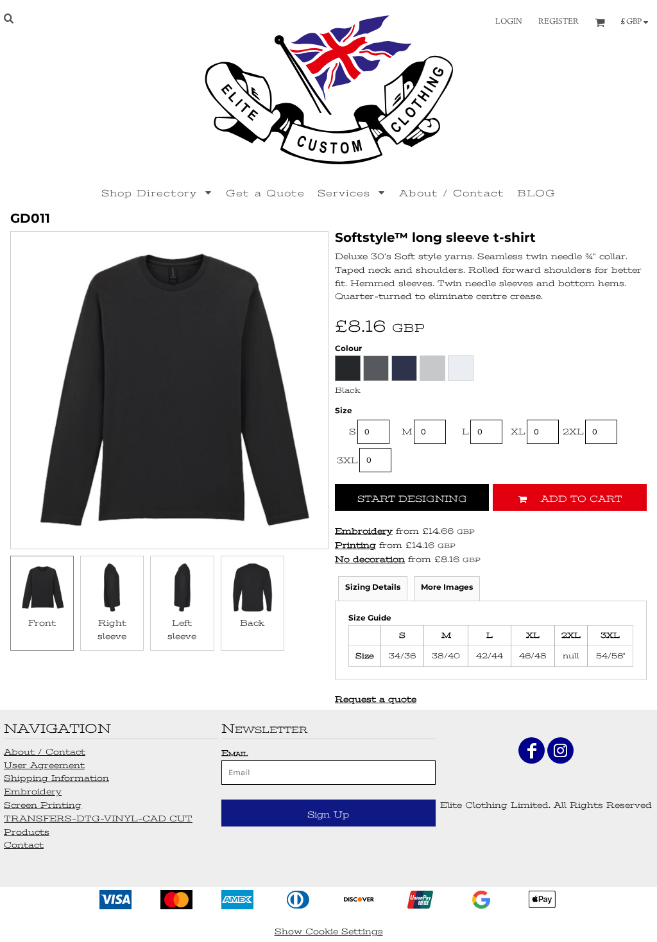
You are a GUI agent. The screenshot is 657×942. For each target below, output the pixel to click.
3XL (347, 460)
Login (508, 22)
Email (234, 753)
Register (558, 22)
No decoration (370, 559)
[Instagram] (560, 750)
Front (42, 623)
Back (252, 623)
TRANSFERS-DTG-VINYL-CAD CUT (98, 818)
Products (26, 832)
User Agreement (44, 765)
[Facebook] (531, 750)
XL (518, 431)
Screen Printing (42, 805)
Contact (24, 845)
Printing (355, 545)
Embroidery (364, 531)
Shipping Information (56, 778)
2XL (573, 431)
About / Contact (44, 752)
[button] (157, 192)
